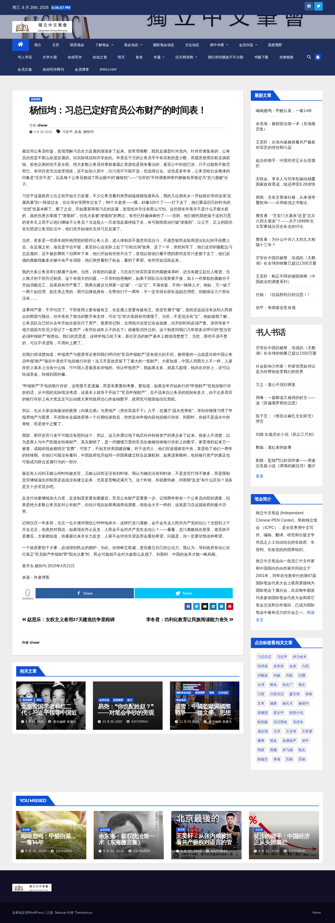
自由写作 (75, 57)
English (108, 69)
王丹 (276, 731)
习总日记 (264, 657)
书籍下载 (261, 57)
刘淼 (276, 675)
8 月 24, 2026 (113, 851)
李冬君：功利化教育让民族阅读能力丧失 (188, 619)
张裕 (308, 694)
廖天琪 (294, 694)
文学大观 (50, 57)
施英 (273, 703)
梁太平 (278, 713)
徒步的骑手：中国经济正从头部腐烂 (282, 839)
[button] (309, 57)
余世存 (278, 666)
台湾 (261, 685)
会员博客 (82, 69)
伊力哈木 (300, 657)
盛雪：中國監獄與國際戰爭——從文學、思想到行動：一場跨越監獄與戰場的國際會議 (203, 715)
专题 (158, 57)
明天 (121, 57)
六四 (305, 666)
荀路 (261, 750)
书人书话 (25, 57)
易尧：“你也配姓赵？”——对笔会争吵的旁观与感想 (126, 712)
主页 (55, 45)
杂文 (129, 700)
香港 (276, 759)
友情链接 (286, 57)
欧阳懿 (263, 722)
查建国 (263, 713)
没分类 (26, 829)
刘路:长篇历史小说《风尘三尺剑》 (286, 434)
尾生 (301, 685)
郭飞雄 (288, 750)
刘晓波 (263, 675)
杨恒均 (88, 132)
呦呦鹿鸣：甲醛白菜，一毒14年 (284, 111)
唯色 (273, 685)
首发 (139, 57)
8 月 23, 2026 (191, 851)
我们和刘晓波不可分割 (226, 57)
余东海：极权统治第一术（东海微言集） (127, 839)
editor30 (63, 851)
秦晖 (261, 741)
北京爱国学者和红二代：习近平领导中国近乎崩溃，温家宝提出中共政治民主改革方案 (49, 715)
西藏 (273, 750)
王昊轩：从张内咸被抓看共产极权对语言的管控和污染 (204, 842)
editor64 (139, 721)
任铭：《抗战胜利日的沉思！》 (283, 295)
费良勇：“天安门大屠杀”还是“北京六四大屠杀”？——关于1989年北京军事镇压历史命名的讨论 (285, 221)
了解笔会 (103, 45)
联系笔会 (77, 45)
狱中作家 (218, 45)
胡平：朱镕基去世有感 (276, 308)
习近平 (67, 132)
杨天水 (288, 703)
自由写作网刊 (53, 69)
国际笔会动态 (163, 45)
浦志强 (263, 731)
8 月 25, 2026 (36, 851)
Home (316, 912)
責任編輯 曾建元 (64, 721)
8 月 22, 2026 (268, 851)
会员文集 (25, 69)
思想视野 (275, 45)
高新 (289, 759)
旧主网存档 (184, 57)
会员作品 (247, 45)
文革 (261, 703)
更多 (260, 476)
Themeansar (83, 912)
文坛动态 (192, 45)
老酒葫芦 (289, 741)
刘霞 (301, 675)
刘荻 (289, 675)
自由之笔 (100, 57)
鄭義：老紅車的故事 (274, 447)
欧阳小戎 (296, 713)
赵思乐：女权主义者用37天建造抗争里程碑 (70, 619)
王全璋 (291, 731)
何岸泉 (263, 666)
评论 (39, 700)
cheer (42, 125)
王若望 (307, 731)
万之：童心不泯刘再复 (276, 385)
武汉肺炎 (280, 722)
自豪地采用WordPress (28, 912)
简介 (37, 45)
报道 (211, 692)
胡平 (305, 741)
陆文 (301, 750)
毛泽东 (298, 722)
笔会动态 (132, 45)
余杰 (292, 666)
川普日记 (277, 694)
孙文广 (288, 685)
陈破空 (263, 759)
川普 (261, 694)
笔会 (273, 741)
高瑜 (301, 759)
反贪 (78, 132)
